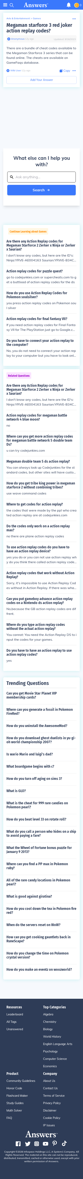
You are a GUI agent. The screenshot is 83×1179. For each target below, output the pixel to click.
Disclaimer (49, 1110)
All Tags (11, 1022)
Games (37, 18)
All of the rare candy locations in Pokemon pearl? (38, 882)
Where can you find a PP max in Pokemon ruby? (37, 866)
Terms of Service (54, 1095)
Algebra (48, 1014)
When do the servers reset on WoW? (33, 925)
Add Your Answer (41, 80)
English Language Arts (57, 1044)
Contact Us (50, 1088)
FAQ (9, 1118)
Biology (48, 1029)
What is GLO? (16, 791)
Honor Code (14, 1088)
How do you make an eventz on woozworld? (39, 969)
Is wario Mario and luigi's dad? (29, 754)
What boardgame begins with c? (30, 766)
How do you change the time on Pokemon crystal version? (37, 955)
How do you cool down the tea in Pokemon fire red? (41, 910)
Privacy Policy (52, 1103)
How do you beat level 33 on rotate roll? (36, 819)
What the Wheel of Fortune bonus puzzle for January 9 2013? (39, 850)
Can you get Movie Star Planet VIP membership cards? (31, 695)
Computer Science (55, 1059)
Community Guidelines (20, 1081)
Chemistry (49, 1022)
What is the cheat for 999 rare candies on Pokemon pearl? (37, 805)
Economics (50, 1066)
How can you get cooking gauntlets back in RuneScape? (38, 939)
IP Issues (49, 1125)
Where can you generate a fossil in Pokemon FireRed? (39, 711)
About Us (49, 1081)
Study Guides (15, 1103)
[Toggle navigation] (5, 5)
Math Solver (14, 1110)
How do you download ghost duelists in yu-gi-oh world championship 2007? (41, 740)
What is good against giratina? (29, 896)
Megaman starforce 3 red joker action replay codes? (39, 28)
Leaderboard (14, 1014)
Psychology (50, 1051)
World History (52, 1036)
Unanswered (14, 1029)
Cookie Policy (51, 1118)
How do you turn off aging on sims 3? (34, 778)
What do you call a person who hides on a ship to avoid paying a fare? (41, 833)
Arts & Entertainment (18, 18)
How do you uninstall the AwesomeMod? (36, 726)
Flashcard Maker (17, 1095)
